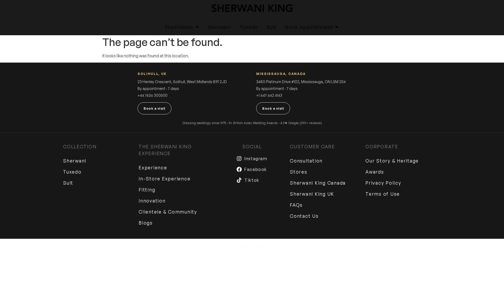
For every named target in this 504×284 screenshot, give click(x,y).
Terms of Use (382, 194)
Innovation (152, 201)
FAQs (296, 205)
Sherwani (74, 161)
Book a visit (154, 108)
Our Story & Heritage (392, 161)
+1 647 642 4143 (269, 95)
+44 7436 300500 (152, 95)
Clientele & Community (168, 212)
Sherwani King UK (312, 194)
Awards (374, 172)
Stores (298, 172)
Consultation (306, 161)
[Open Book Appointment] (336, 27)
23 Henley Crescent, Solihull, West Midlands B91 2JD (182, 81)
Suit (68, 183)
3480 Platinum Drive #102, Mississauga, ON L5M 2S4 (301, 81)
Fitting (147, 189)
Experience (153, 167)
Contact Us (304, 216)
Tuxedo (72, 172)
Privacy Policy (383, 183)
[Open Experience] (197, 27)
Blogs (146, 223)
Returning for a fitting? (252, 248)
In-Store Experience (164, 178)
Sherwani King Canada (318, 183)
